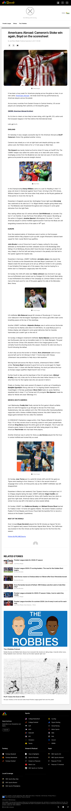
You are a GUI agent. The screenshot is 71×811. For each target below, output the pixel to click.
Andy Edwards (27, 605)
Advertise (4, 795)
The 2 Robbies (23, 23)
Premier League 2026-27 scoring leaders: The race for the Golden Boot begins (38, 569)
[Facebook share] (9, 45)
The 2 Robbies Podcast (12, 649)
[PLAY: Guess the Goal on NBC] (35, 676)
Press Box (38, 795)
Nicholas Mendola (18, 572)
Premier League (7, 23)
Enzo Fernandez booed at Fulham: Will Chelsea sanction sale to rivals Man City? (39, 586)
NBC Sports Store (30, 795)
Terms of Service (26, 797)
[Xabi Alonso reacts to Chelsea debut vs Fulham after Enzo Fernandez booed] (8, 578)
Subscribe (6, 729)
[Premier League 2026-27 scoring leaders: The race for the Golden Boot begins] (8, 570)
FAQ (24, 795)
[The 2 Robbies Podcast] (35, 629)
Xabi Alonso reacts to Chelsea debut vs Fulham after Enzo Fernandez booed (40, 577)
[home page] (8, 3)
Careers (10, 795)
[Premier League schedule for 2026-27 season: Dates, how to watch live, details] (8, 594)
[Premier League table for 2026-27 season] (8, 561)
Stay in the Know (7, 721)
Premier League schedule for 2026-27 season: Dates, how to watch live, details (39, 594)
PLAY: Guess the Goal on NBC (14, 697)
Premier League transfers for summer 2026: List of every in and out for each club (40, 602)
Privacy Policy (51, 795)
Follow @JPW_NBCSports (17, 536)
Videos (15, 23)
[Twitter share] (13, 45)
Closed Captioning (17, 795)
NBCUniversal (12, 800)
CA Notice (18, 797)
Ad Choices (44, 795)
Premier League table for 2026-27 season (28, 560)
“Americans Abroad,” (23, 96)
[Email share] (17, 45)
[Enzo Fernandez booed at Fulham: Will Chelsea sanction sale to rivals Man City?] (8, 586)
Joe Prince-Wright (14, 41)
